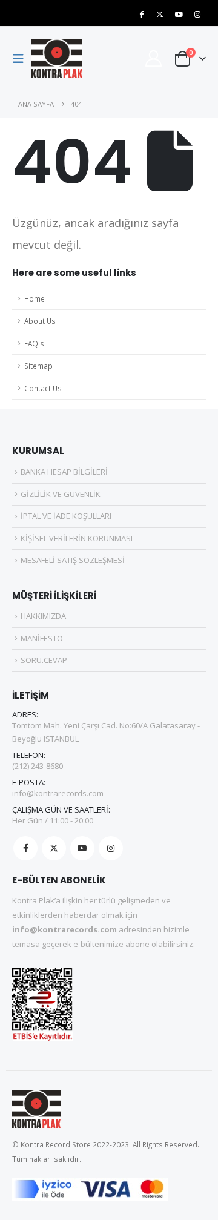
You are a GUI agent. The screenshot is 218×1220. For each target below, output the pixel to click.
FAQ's (34, 343)
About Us (40, 321)
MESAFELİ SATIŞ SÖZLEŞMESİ (73, 560)
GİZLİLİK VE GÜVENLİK (61, 494)
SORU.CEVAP (44, 660)
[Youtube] (179, 14)
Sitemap (38, 366)
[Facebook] (141, 14)
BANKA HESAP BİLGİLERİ (64, 471)
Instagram (111, 848)
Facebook (25, 848)
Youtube (82, 848)
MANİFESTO (42, 638)
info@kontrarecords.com (58, 793)
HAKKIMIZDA (43, 615)
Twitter (54, 848)
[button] (21, 58)
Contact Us (43, 388)
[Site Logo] (56, 58)
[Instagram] (197, 14)
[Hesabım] (153, 58)
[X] (160, 14)
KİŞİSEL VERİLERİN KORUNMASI (77, 538)
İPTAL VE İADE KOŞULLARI (66, 515)
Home (34, 298)
